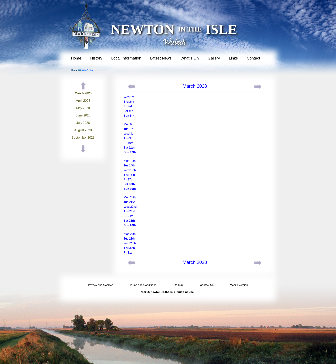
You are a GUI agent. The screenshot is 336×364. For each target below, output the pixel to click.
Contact (253, 58)
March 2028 (83, 93)
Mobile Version (239, 284)
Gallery (214, 58)
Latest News (161, 58)
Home (76, 58)
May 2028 (83, 108)
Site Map (178, 284)
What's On (189, 58)
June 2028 (83, 115)
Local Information (126, 58)
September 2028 (83, 137)
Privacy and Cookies (100, 284)
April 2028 (83, 100)
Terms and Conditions (143, 284)
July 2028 (83, 122)
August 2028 (83, 130)
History (96, 58)
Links (233, 58)
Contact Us (207, 284)
